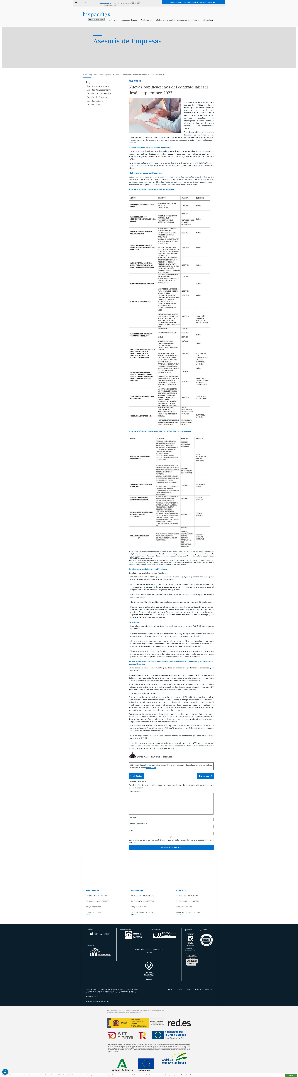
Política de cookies (186, 1075)
